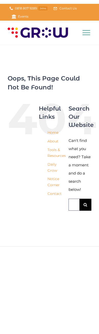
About (52, 141)
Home (52, 132)
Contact (54, 193)
